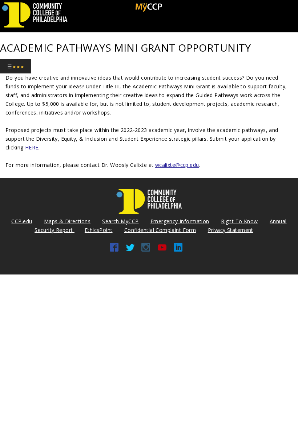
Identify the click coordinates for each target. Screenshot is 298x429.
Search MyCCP (120, 221)
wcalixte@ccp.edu (177, 164)
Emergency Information (179, 221)
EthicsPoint (99, 229)
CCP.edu (21, 221)
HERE (32, 147)
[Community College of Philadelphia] (34, 27)
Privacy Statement (230, 229)
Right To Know (239, 221)
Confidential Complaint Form (160, 229)
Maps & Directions (67, 221)
